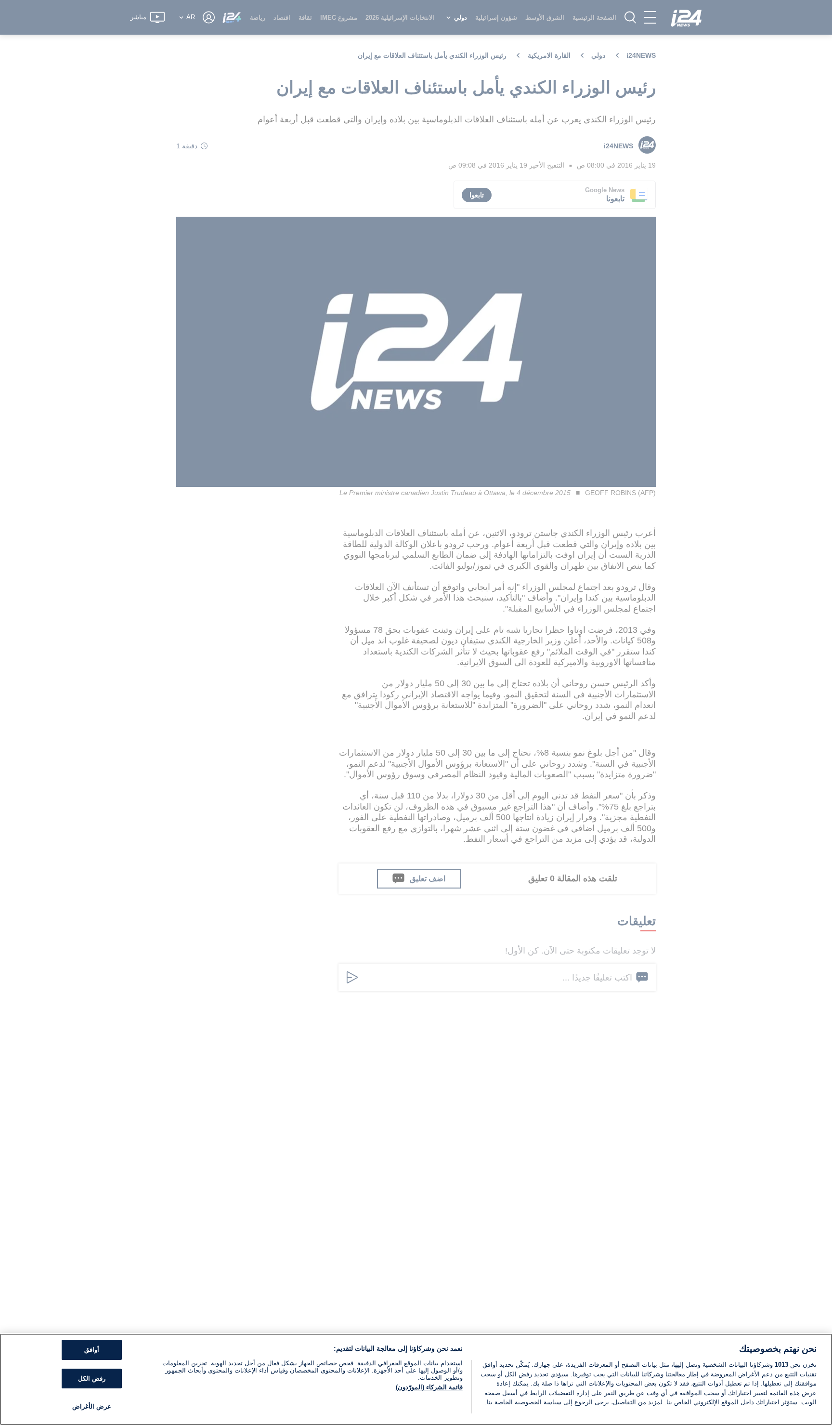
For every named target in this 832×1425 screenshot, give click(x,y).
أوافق (91, 1349)
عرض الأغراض (91, 1406)
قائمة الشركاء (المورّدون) (429, 1387)
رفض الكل (91, 1378)
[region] (416, 1379)
